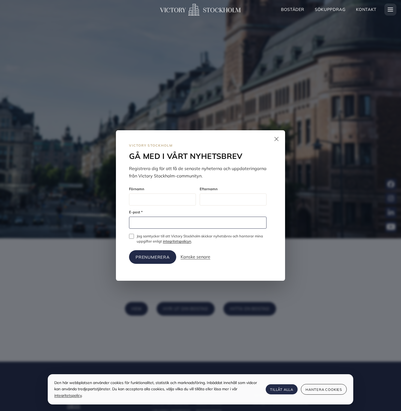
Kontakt (366, 9)
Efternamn (209, 189)
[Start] (200, 9)
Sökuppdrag (330, 9)
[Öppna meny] (390, 10)
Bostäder (292, 9)
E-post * (136, 212)
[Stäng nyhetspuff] (276, 139)
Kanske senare (195, 256)
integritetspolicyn (177, 241)
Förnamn (136, 189)
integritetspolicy (68, 395)
